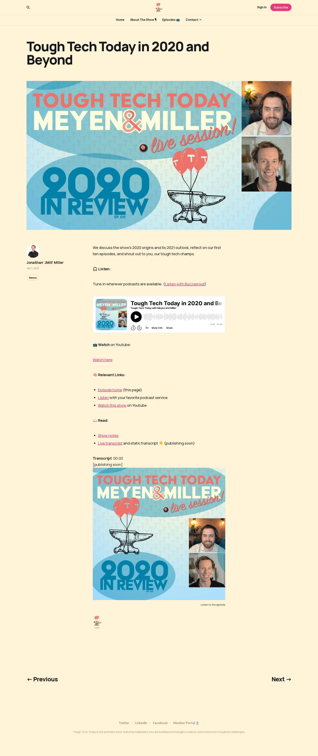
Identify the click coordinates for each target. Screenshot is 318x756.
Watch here (102, 359)
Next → (282, 679)
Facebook (160, 723)
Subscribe (281, 7)
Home (120, 20)
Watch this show (112, 405)
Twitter (124, 723)
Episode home (110, 389)
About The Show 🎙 (143, 20)
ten (106, 397)
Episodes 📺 (171, 20)
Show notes (108, 435)
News (32, 278)
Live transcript (110, 443)
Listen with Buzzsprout (185, 283)
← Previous (42, 679)
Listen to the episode (213, 604)
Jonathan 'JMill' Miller (45, 262)
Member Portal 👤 (186, 723)
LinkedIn (141, 723)
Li (99, 397)
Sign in (262, 7)
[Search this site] (28, 7)
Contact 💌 (194, 20)
